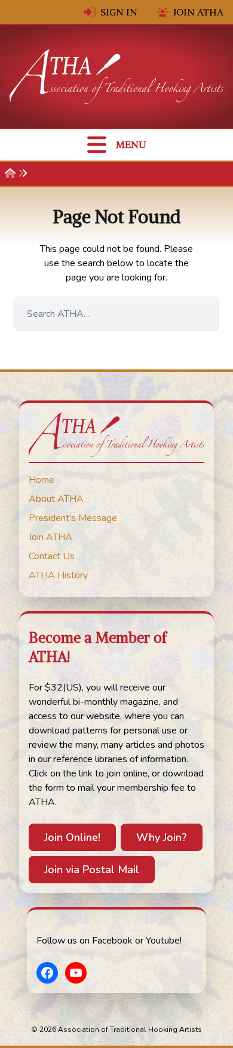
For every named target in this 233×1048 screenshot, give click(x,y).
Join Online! (72, 837)
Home (41, 479)
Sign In (118, 12)
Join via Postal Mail (91, 869)
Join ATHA (198, 12)
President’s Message (73, 518)
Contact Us (52, 556)
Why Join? (161, 837)
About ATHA (56, 498)
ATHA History (58, 575)
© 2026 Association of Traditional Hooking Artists (116, 1029)
